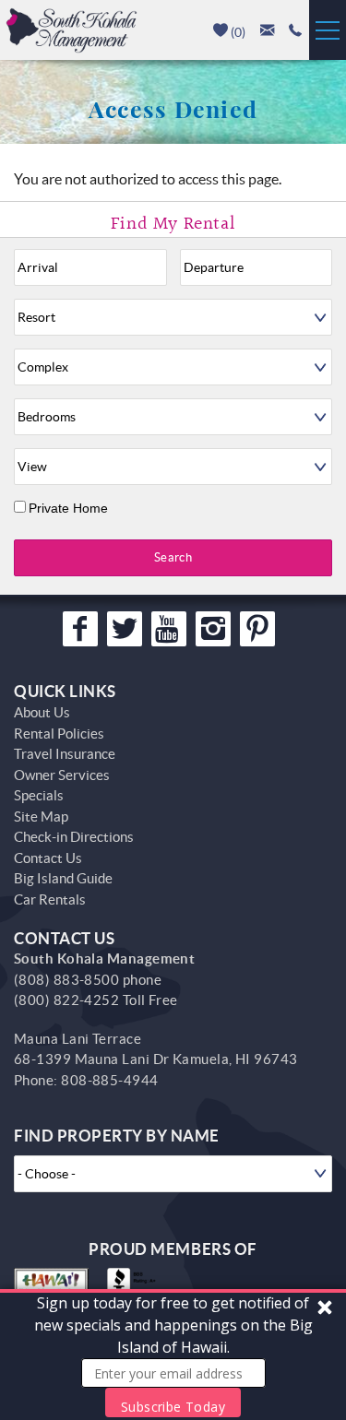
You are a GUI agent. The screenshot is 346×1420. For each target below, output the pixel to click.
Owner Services (62, 775)
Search (173, 557)
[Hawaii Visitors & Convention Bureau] (51, 1286)
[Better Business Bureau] (135, 1286)
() (236, 32)
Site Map (41, 816)
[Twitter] (124, 628)
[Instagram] (213, 628)
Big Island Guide (63, 878)
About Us (42, 712)
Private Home (68, 508)
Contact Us (48, 858)
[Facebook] (80, 628)
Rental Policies (59, 733)
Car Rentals (50, 899)
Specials (39, 795)
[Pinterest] (257, 628)
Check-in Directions (74, 837)
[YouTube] (168, 628)
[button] (173, 1354)
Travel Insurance (64, 754)
